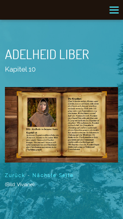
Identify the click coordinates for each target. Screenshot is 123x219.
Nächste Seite (52, 175)
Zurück (15, 175)
